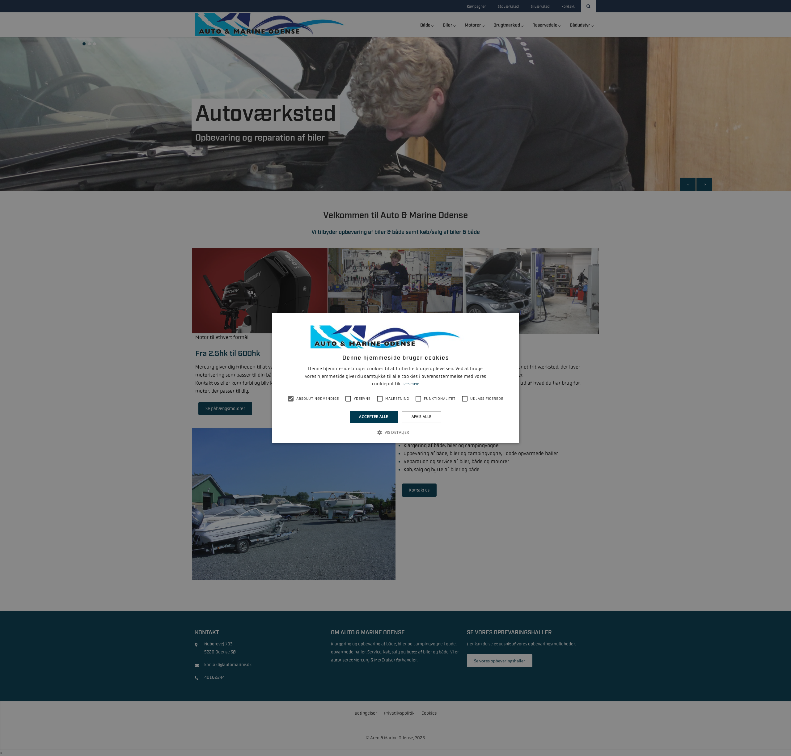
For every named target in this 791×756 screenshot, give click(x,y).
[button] (395, 432)
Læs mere (411, 384)
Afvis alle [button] (422, 417)
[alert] (395, 378)
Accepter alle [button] (373, 417)
